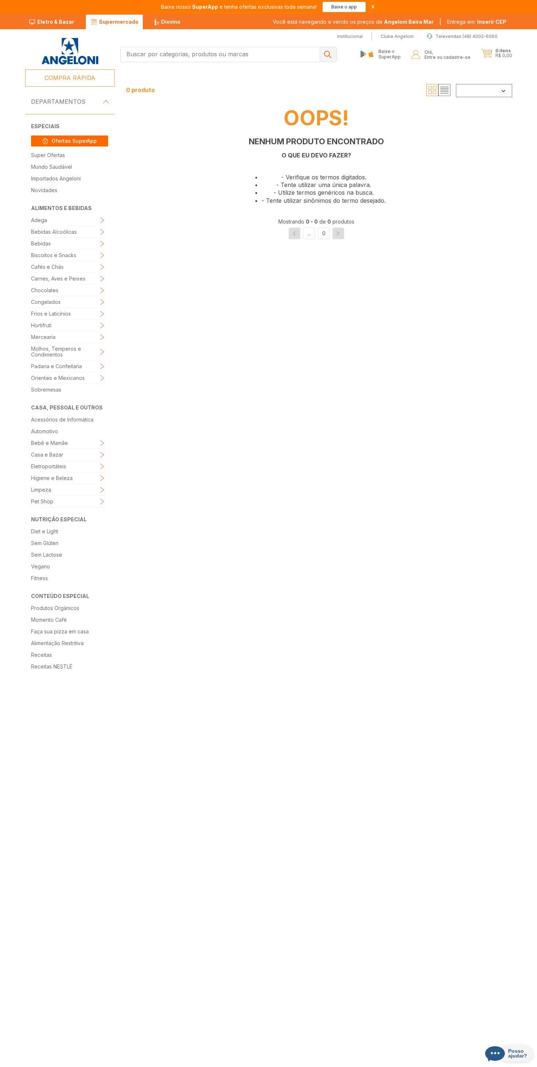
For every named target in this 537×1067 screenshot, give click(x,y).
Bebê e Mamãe (49, 443)
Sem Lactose (46, 555)
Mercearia (43, 337)
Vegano (40, 566)
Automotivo (44, 431)
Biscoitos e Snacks (53, 255)
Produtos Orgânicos (55, 608)
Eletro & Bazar (55, 22)
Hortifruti (41, 325)
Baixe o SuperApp (389, 54)
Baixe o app (344, 6)
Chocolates (44, 290)
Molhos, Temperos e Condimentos (56, 352)
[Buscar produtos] (327, 54)
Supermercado (118, 22)
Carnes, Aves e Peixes (58, 278)
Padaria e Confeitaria (56, 366)
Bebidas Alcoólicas (54, 232)
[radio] (432, 90)
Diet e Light (44, 531)
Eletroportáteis (48, 466)
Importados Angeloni (56, 178)
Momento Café (49, 620)
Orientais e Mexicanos (58, 378)
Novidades (44, 190)
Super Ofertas (48, 155)
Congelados (46, 302)
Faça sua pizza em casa (60, 631)
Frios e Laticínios (51, 313)
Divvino (170, 22)
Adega (39, 220)
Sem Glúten (44, 543)
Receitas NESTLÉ (51, 666)
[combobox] (228, 54)
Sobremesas (46, 389)
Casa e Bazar (47, 454)
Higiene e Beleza (52, 478)
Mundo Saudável (51, 167)
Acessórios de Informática (62, 419)
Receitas (41, 655)
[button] (476, 22)
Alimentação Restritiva (57, 643)
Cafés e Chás (47, 267)
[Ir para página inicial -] (69, 51)
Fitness (39, 578)
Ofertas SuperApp (74, 141)
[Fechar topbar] (373, 7)
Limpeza (41, 490)
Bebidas (41, 243)
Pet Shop (42, 501)
